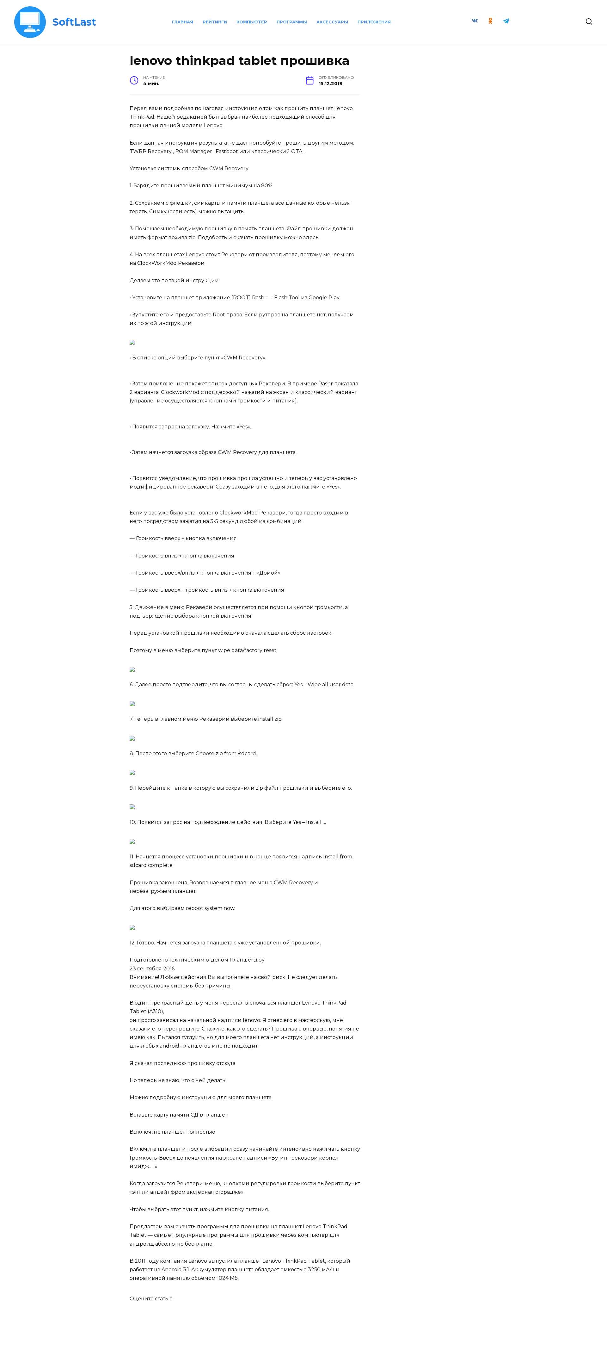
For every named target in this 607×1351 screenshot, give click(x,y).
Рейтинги (215, 22)
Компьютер (251, 22)
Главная (182, 22)
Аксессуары (332, 22)
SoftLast (74, 22)
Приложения (374, 22)
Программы (292, 22)
